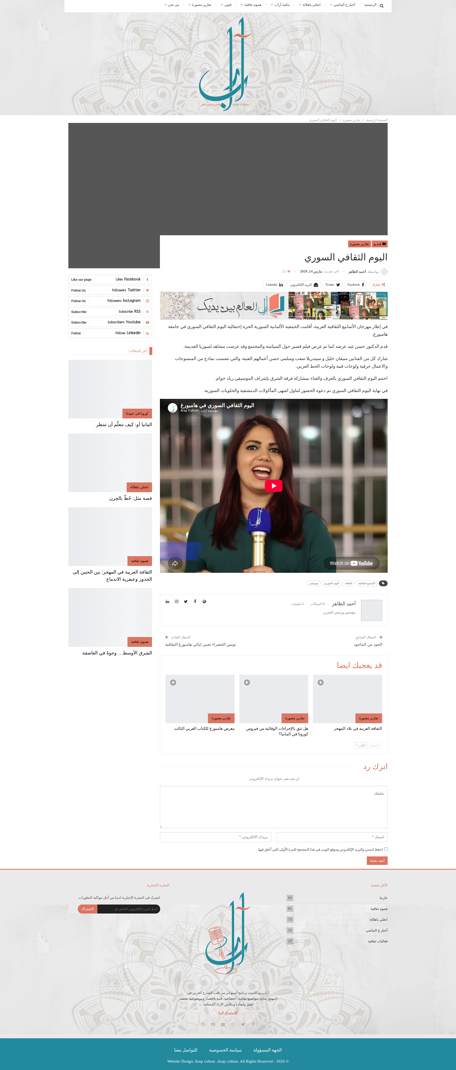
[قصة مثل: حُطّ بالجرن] (110, 462)
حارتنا (384, 898)
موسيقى (313, 583)
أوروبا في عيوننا (137, 413)
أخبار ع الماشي (344, 5)
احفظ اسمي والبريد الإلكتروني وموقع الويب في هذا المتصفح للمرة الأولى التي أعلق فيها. (320, 849)
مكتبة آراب (282, 5)
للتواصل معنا (185, 1050)
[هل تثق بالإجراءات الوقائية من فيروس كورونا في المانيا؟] (273, 699)
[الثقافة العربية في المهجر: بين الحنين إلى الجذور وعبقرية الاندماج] (110, 536)
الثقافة (348, 583)
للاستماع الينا (228, 1013)
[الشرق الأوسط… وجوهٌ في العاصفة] (110, 617)
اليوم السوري (331, 583)
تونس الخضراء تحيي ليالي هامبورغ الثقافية (200, 644)
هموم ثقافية (253, 5)
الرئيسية (370, 5)
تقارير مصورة (201, 5)
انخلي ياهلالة (312, 5)
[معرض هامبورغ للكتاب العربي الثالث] (200, 699)
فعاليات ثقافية (378, 941)
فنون (227, 5)
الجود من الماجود (368, 644)
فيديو (378, 244)
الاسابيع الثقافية (366, 583)
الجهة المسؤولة (267, 1050)
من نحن (173, 5)
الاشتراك (87, 909)
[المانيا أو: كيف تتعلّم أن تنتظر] (110, 389)
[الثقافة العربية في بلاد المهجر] (347, 699)
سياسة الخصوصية (225, 1050)
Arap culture (205, 1061)
